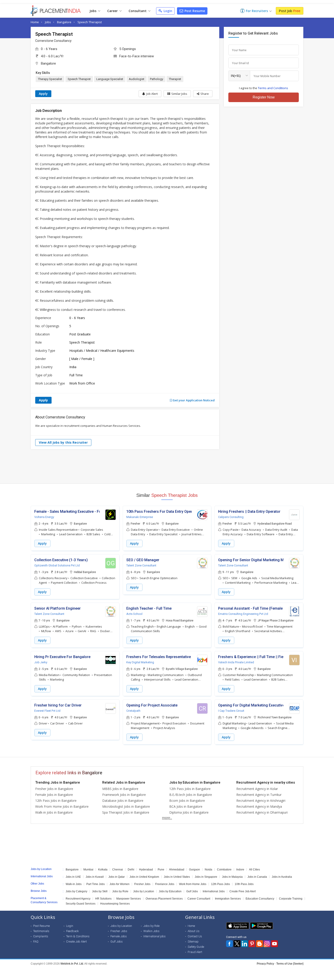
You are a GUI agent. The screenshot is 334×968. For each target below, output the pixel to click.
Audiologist (136, 79)
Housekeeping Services (115, 903)
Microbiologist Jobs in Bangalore (126, 806)
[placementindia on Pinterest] (252, 943)
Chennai (117, 869)
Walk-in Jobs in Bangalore (54, 812)
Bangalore (64, 22)
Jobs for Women (120, 884)
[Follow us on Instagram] (267, 943)
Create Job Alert (76, 941)
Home (35, 22)
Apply (43, 93)
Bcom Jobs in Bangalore (187, 800)
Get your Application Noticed (193, 400)
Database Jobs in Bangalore (122, 800)
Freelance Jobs (164, 884)
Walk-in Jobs (74, 884)
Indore (240, 869)
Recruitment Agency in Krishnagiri (260, 800)
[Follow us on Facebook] (229, 943)
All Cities (254, 869)
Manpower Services (128, 898)
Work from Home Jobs (192, 884)
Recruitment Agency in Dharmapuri (262, 812)
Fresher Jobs (142, 884)
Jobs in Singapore (206, 876)
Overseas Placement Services (164, 898)
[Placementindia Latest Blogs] (259, 943)
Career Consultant (198, 898)
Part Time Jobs (95, 884)
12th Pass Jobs (220, 884)
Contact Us (195, 936)
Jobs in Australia (282, 876)
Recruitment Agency (78, 898)
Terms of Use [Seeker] (289, 963)
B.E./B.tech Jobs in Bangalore (190, 794)
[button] (202, 93)
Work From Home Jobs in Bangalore (62, 806)
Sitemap (193, 941)
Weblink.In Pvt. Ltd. (72, 963)
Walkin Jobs (151, 931)
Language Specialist (109, 79)
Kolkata (102, 869)
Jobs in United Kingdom (144, 876)
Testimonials (41, 931)
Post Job (289, 10)
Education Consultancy (260, 898)
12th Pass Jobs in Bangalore (56, 800)
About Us (193, 931)
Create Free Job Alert (242, 891)
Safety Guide (196, 946)
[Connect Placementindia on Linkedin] (244, 943)
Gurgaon (194, 869)
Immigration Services (228, 898)
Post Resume (194, 11)
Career (113, 11)
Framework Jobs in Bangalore (124, 794)
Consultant (138, 11)
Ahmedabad (176, 869)
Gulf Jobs (192, 891)
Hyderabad (146, 869)
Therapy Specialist (50, 79)
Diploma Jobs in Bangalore (189, 812)
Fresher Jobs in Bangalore (54, 789)
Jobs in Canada (257, 876)
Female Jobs (118, 936)
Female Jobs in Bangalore (54, 794)
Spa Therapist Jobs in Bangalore (125, 812)
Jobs (93, 11)
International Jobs (214, 891)
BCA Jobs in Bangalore (185, 806)
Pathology (156, 79)
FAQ (35, 941)
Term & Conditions (78, 936)
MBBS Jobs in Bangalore (120, 789)
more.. (167, 818)
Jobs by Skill (99, 891)
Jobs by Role (120, 891)
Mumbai (88, 869)
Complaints (40, 936)
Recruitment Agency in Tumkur (259, 794)
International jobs (154, 936)
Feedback (72, 931)
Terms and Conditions (273, 88)
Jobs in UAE (73, 876)
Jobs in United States (177, 876)
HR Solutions (103, 898)
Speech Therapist (89, 22)
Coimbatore (224, 869)
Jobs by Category (76, 891)
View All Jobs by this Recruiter (63, 442)
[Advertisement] (167, 466)
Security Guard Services (80, 903)
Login (167, 11)
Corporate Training (290, 898)
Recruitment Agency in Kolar (257, 789)
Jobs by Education (170, 891)
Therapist (175, 79)
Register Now (264, 97)
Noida (208, 869)
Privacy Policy (265, 963)
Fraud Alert (195, 952)
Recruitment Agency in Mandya (259, 806)
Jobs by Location (143, 891)
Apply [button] (42, 543)
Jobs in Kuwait (95, 876)
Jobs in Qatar (116, 876)
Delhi (131, 869)
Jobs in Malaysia (232, 876)
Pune (161, 869)
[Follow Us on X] (237, 943)
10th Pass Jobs (244, 884)
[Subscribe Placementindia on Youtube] (274, 943)
